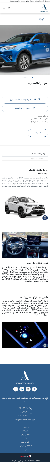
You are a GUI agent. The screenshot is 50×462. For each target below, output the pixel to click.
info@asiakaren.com (23, 419)
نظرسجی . (25, 442)
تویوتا (42, 19)
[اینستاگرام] (15, 389)
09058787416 (23, 412)
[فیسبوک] (34, 389)
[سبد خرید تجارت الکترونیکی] (9, 8)
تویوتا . (25, 431)
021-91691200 (23, 408)
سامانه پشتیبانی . (25, 445)
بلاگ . (25, 438)
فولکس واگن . (25, 434)
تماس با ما (38, 133)
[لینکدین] (21, 389)
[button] (47, 50)
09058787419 (23, 416)
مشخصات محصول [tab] (38, 158)
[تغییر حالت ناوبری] (4, 8)
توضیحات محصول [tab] (38, 153)
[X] (28, 389)
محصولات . (25, 427)
